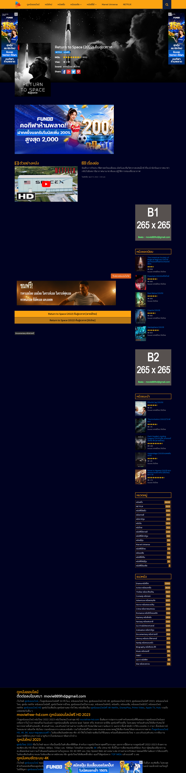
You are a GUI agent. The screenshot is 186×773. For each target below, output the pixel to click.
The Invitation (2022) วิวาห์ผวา (158, 420)
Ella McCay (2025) (155, 402)
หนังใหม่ (48, 4)
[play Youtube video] (46, 184)
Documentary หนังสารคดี (24, 333)
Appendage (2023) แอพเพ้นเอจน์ (159, 454)
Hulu (158, 707)
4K (95, 747)
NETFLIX (127, 4)
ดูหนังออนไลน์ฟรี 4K (101, 707)
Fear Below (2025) (155, 293)
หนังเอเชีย (75, 4)
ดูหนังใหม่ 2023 (24, 744)
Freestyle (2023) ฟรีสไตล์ (158, 276)
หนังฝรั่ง (61, 4)
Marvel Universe (110, 4)
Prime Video (138, 707)
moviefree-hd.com (89, 719)
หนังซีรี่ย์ (91, 4)
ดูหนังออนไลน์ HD (32, 707)
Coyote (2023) (153, 310)
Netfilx (115, 707)
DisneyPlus (125, 707)
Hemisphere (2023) (155, 327)
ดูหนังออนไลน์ (33, 4)
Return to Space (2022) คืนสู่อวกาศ (83, 47)
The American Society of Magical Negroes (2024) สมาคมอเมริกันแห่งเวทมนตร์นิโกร (158, 260)
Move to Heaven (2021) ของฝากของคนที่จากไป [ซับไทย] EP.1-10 (159, 472)
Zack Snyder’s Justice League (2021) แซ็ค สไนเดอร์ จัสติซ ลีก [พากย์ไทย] (159, 438)
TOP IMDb (116, 754)
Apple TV (150, 707)
